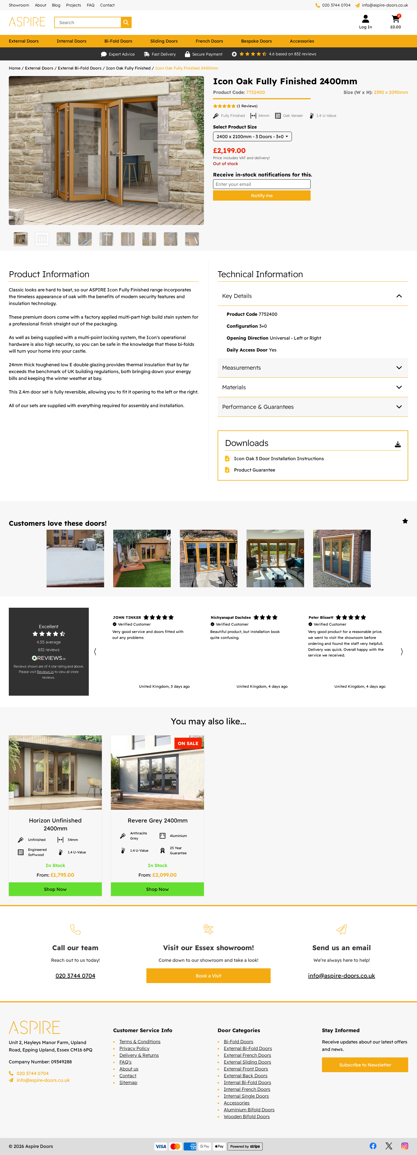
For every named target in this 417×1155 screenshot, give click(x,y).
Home (14, 68)
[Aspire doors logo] (27, 22)
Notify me (262, 195)
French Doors (209, 41)
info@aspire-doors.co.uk (385, 5)
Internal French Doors (247, 1089)
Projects (73, 5)
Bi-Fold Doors (118, 41)
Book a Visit (208, 976)
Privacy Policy (134, 1048)
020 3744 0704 (336, 5)
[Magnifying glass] (126, 22)
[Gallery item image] (75, 558)
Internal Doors (71, 41)
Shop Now (55, 889)
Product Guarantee (254, 470)
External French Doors (247, 1055)
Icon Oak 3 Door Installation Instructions (279, 458)
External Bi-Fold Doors (80, 68)
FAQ (90, 5)
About (40, 5)
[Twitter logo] (389, 1146)
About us (128, 1069)
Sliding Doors (164, 41)
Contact (107, 5)
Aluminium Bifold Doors (249, 1109)
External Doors (24, 41)
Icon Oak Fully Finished (128, 68)
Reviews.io (45, 672)
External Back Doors (246, 1075)
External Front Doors (246, 1069)
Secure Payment (207, 54)
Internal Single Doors (246, 1096)
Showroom (19, 5)
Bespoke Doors (256, 41)
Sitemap (128, 1082)
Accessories (302, 41)
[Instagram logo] (404, 1146)
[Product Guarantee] (229, 470)
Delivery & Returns (139, 1055)
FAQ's (125, 1062)
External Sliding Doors (247, 1062)
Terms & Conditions (140, 1041)
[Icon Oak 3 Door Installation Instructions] (229, 458)
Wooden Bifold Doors (247, 1116)
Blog (56, 5)
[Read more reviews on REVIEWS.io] (48, 658)
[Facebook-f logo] (373, 1146)
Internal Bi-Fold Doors (247, 1082)
